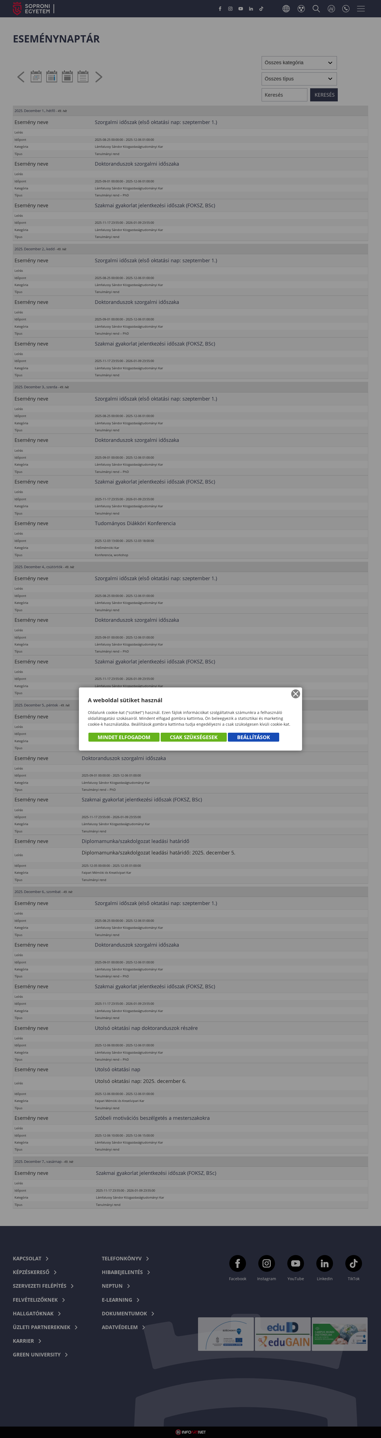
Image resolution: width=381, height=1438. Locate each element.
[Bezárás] (296, 694)
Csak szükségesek (194, 737)
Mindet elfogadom (124, 737)
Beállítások (253, 737)
